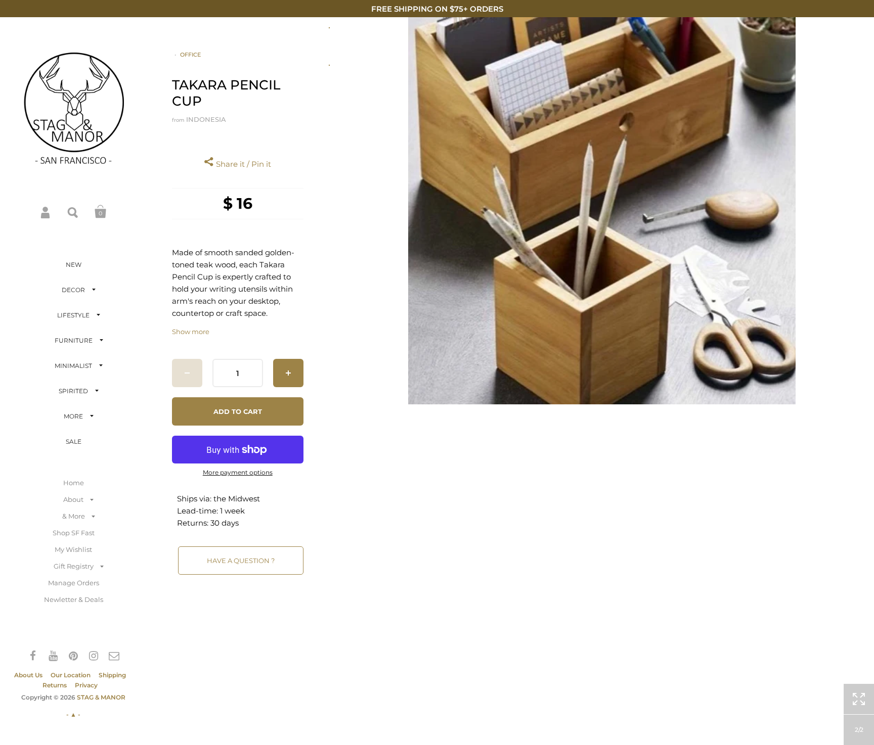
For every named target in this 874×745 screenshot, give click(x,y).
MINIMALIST (73, 365)
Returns (54, 685)
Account (46, 212)
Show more (190, 332)
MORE (73, 416)
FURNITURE (74, 340)
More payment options (238, 473)
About (73, 499)
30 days (224, 523)
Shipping (112, 675)
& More (73, 516)
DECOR (73, 290)
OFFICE (190, 54)
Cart (101, 212)
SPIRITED (73, 391)
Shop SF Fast (74, 533)
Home (73, 483)
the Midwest (236, 498)
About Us (28, 675)
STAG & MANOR (101, 697)
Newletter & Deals (73, 599)
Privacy (86, 685)
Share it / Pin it (242, 164)
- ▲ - (73, 714)
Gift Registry (74, 566)
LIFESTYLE (73, 315)
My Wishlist (73, 549)
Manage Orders (73, 583)
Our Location (71, 675)
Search (73, 212)
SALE (73, 441)
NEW (73, 264)
